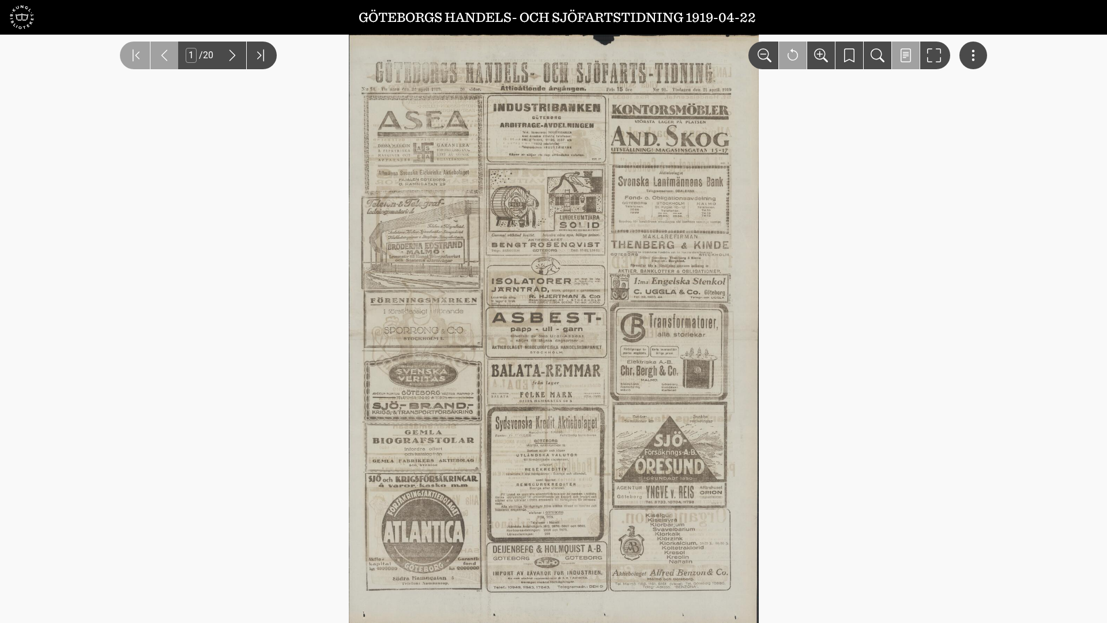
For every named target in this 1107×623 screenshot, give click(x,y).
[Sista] (262, 55)
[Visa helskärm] (935, 55)
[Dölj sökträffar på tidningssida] (906, 55)
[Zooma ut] (763, 55)
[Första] (135, 55)
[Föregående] (164, 55)
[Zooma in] (821, 55)
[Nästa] (232, 55)
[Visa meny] (973, 55)
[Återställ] (793, 55)
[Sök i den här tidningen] (877, 55)
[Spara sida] (849, 55)
